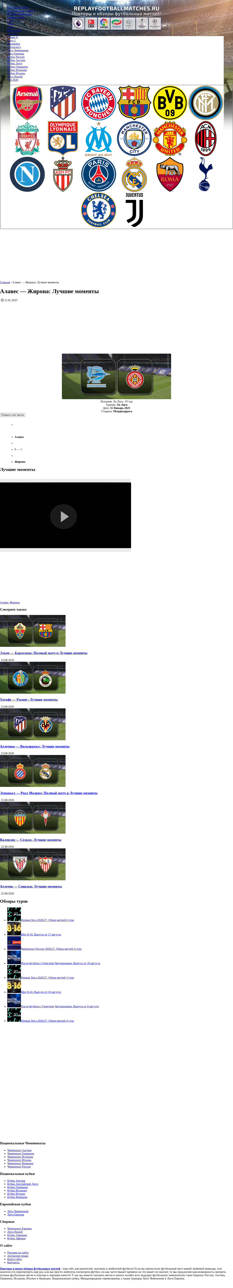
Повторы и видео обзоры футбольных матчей (30, 1268)
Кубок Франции (17, 1197)
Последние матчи (18, 7)
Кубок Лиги (14, 63)
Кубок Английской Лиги (22, 1183)
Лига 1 (11, 40)
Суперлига (14, 47)
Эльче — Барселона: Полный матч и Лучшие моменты (43, 653)
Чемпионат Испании (20, 1156)
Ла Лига (12, 34)
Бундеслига (14, 30)
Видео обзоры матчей (20, 11)
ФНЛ (10, 24)
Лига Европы (15, 53)
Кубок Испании (17, 70)
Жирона (15, 602)
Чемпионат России (19, 1166)
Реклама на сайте (18, 1252)
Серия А (12, 37)
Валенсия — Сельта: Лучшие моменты (30, 840)
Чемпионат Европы (19, 1228)
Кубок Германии (17, 66)
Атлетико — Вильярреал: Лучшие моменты (35, 746)
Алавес (4, 602)
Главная (5, 282)
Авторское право (17, 1255)
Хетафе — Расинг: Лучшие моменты (29, 699)
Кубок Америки (17, 1235)
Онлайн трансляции (19, 14)
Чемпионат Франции (20, 1163)
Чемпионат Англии (19, 1150)
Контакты (13, 1262)
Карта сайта (14, 1259)
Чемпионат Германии (20, 1153)
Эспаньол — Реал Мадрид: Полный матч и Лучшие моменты (49, 793)
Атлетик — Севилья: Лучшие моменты (31, 886)
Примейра (13, 43)
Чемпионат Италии (19, 1160)
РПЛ (10, 20)
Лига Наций (15, 76)
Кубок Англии (16, 60)
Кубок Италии (16, 73)
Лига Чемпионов (17, 50)
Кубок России (16, 56)
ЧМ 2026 (12, 79)
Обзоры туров (16, 17)
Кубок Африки (16, 1238)
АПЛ (10, 27)
